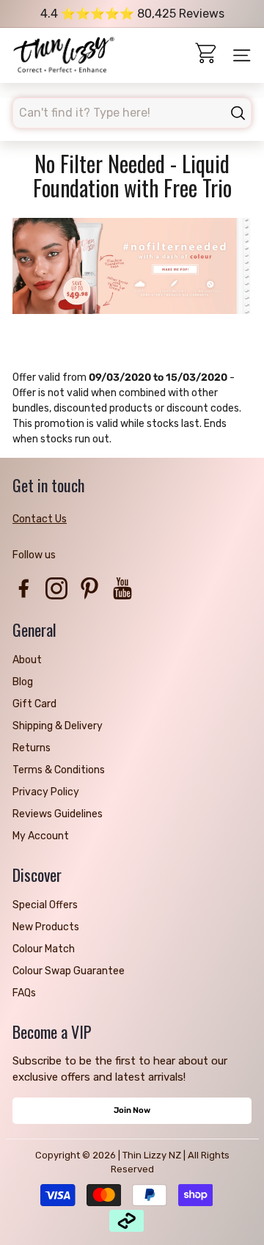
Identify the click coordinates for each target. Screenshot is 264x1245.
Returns (31, 748)
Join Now (132, 1110)
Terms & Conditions (58, 770)
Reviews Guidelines (57, 814)
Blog (22, 682)
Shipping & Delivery (57, 726)
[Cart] (207, 55)
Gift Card (34, 704)
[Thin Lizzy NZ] (63, 56)
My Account (40, 836)
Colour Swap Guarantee (68, 971)
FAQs (24, 993)
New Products (45, 927)
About (27, 660)
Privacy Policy (45, 792)
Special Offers (45, 905)
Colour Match (43, 949)
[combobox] (132, 113)
